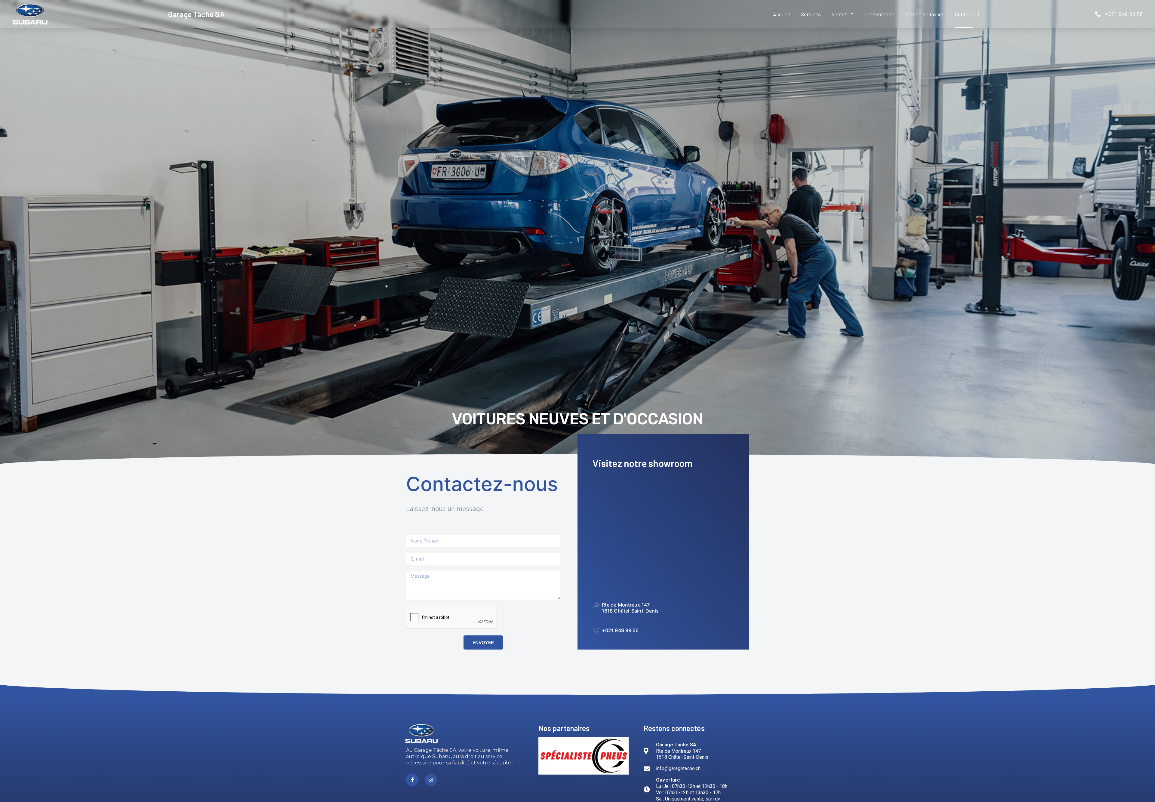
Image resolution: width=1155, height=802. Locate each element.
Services (811, 14)
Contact (964, 14)
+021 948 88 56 (620, 630)
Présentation (879, 14)
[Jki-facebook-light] (412, 779)
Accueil (781, 14)
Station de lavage (924, 14)
